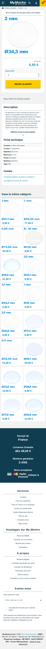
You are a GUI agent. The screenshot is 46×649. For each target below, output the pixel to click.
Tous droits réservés (28, 634)
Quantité (9, 71)
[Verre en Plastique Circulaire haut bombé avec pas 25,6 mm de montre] (34, 405)
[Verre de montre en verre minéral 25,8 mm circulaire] (12, 321)
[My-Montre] (18, 3)
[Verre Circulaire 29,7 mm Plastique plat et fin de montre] (34, 349)
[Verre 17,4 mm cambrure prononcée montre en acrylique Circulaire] (34, 321)
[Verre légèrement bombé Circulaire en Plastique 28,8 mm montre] (34, 377)
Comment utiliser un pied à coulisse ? (19, 177)
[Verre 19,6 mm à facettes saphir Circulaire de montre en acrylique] (12, 266)
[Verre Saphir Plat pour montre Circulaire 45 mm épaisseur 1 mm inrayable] (34, 210)
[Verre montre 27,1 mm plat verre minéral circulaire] (12, 210)
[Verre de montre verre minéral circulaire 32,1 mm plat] (34, 266)
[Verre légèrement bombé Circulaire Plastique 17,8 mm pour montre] (12, 405)
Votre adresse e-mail (11, 595)
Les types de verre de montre (16, 181)
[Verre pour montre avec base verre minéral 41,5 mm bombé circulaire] (34, 238)
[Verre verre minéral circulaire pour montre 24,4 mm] (12, 293)
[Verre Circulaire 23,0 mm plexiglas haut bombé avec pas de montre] (12, 377)
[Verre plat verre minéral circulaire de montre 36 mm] (34, 293)
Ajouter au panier (23, 84)
